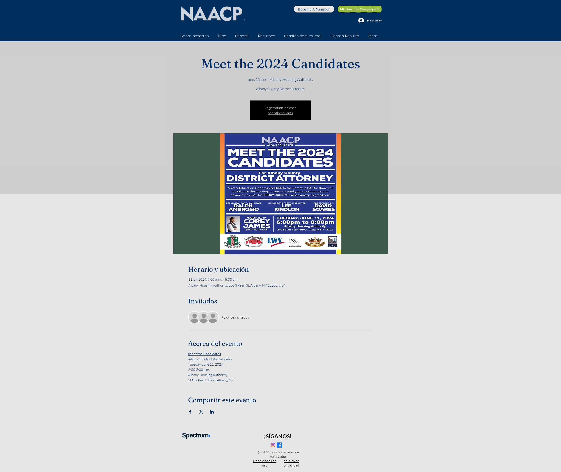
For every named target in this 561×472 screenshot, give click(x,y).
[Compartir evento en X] (201, 412)
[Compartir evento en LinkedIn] (212, 412)
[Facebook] (279, 445)
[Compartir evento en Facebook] (190, 412)
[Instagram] (273, 445)
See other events (280, 113)
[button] (303, 35)
